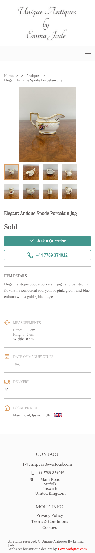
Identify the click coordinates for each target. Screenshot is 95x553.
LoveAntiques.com (72, 549)
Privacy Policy (49, 515)
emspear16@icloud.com (50, 464)
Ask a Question (52, 241)
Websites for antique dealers (30, 549)
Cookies (49, 527)
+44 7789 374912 (52, 255)
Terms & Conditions (49, 521)
